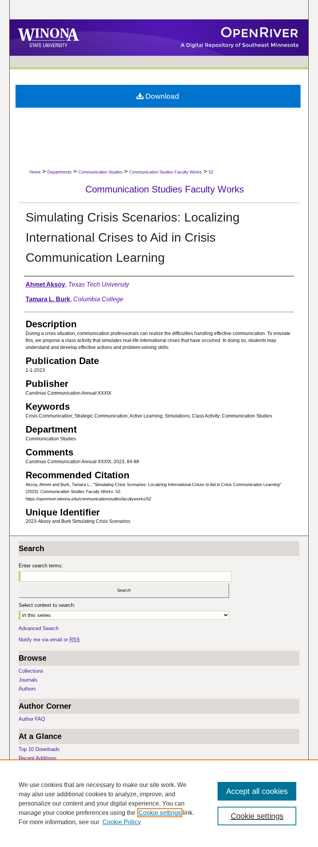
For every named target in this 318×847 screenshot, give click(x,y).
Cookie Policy (121, 822)
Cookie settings (159, 812)
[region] (159, 803)
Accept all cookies (257, 791)
